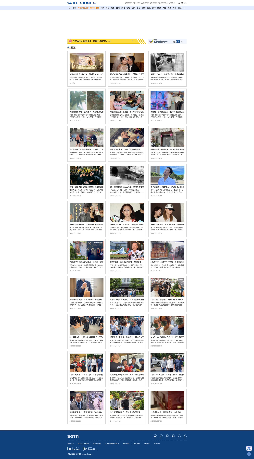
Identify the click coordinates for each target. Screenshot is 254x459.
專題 (169, 7)
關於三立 (70, 443)
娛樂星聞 (129, 3)
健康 (143, 7)
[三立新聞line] (173, 436)
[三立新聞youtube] (155, 436)
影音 (107, 7)
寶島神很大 (164, 3)
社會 (128, 7)
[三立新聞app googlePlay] (90, 449)
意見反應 (136, 443)
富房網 (173, 3)
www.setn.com (86, 454)
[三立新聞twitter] (178, 436)
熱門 (102, 7)
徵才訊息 (157, 443)
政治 (123, 7)
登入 (185, 3)
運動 (159, 7)
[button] (178, 2)
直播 (118, 7)
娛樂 (133, 7)
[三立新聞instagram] (167, 436)
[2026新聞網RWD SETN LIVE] (94, 3)
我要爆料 (147, 443)
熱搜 (112, 7)
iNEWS (138, 3)
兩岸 (154, 7)
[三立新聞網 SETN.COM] (69, 8)
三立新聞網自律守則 (112, 443)
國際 (149, 7)
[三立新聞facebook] (161, 436)
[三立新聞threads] (184, 436)
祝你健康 (146, 3)
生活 (138, 7)
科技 (180, 7)
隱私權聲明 (97, 443)
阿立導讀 (154, 3)
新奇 (174, 7)
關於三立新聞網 (83, 443)
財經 (164, 7)
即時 (74, 7)
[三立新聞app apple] (74, 449)
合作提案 (126, 443)
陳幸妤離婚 (94, 7)
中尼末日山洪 (83, 7)
